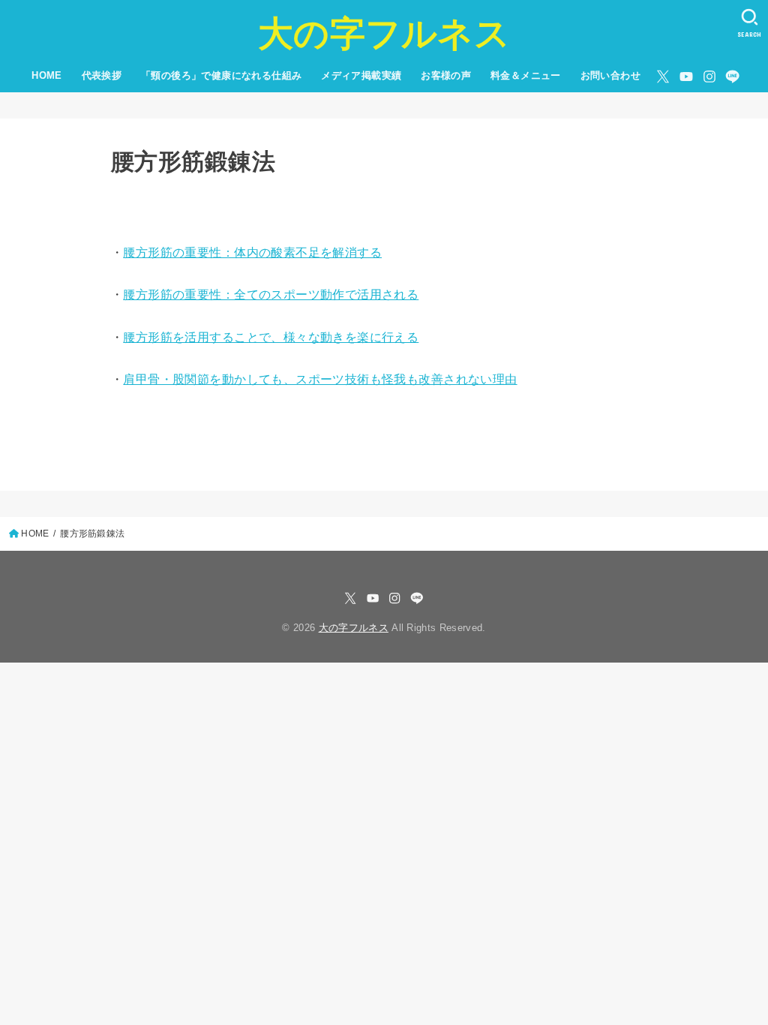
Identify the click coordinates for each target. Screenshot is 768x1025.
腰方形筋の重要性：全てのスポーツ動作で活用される (270, 294)
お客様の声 (446, 75)
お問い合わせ (610, 75)
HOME (47, 75)
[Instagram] (709, 76)
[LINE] (732, 76)
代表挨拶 (102, 75)
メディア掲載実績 (361, 75)
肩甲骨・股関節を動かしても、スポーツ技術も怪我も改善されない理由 (320, 379)
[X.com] (663, 76)
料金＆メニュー (525, 75)
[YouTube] (686, 76)
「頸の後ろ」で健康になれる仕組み (221, 75)
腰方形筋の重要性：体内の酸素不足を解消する (252, 252)
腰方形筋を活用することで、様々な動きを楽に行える (270, 337)
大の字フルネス (384, 33)
